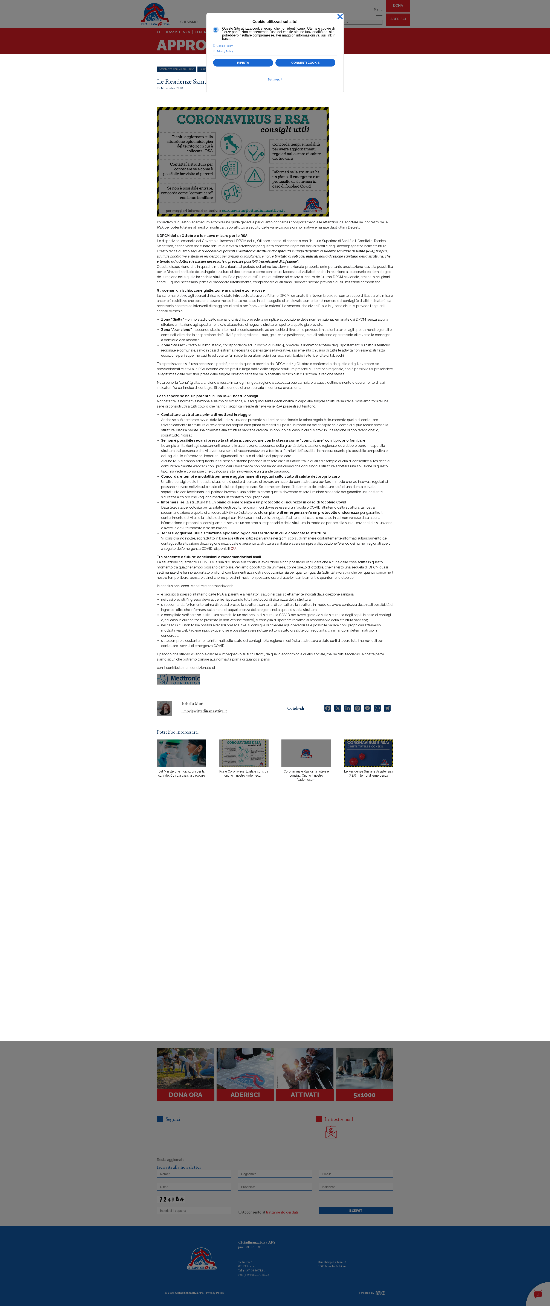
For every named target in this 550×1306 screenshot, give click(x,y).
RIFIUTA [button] (243, 62)
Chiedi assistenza (173, 32)
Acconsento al (270, 1212)
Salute (203, 69)
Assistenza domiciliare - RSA (176, 69)
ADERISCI (398, 19)
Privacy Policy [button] (225, 51)
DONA (398, 5)
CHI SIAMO (188, 22)
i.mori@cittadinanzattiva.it (204, 711)
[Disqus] (275, 860)
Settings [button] (275, 79)
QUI (234, 549)
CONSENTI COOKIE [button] (305, 62)
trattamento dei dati (282, 1212)
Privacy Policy (215, 1292)
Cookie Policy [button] (225, 45)
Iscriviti (356, 1211)
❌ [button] (340, 17)
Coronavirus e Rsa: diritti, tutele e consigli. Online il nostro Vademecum (306, 775)
